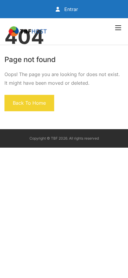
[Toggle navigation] (117, 27)
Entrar (70, 9)
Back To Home (29, 103)
